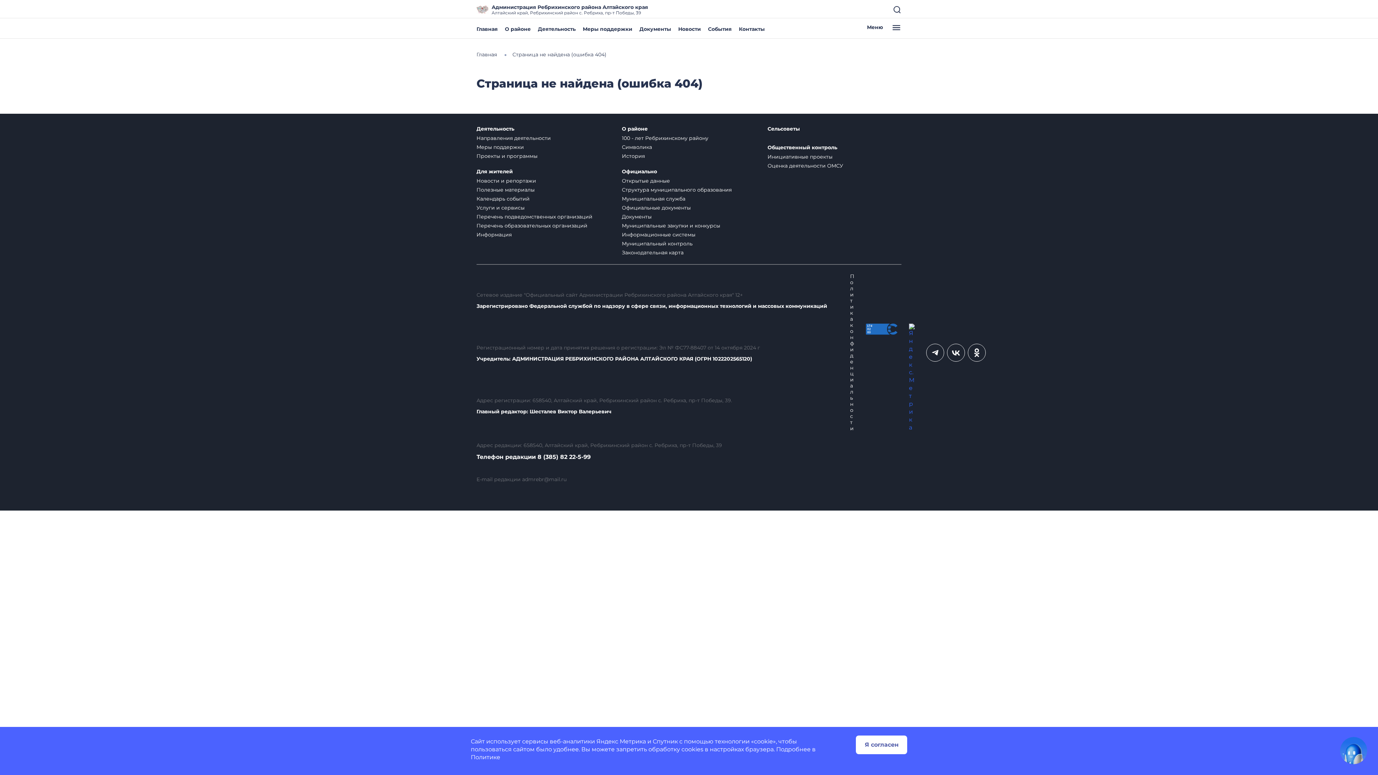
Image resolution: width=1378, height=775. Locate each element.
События (720, 29)
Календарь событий (503, 199)
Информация (494, 234)
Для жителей (495, 172)
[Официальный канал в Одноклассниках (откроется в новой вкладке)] (977, 353)
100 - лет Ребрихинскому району (665, 138)
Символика (637, 147)
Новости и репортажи (506, 181)
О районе (518, 29)
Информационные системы (658, 234)
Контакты (752, 29)
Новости (689, 29)
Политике (485, 757)
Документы (655, 29)
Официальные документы (656, 208)
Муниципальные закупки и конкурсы (671, 225)
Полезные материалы (506, 190)
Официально (639, 172)
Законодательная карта (653, 252)
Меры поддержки (607, 29)
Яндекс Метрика (621, 741)
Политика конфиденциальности (852, 352)
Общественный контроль (802, 148)
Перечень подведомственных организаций (534, 216)
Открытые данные (646, 181)
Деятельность (557, 29)
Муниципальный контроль (657, 243)
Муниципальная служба (653, 199)
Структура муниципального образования (677, 190)
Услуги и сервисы (501, 208)
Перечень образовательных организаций (532, 225)
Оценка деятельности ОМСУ (805, 166)
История (633, 156)
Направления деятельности (514, 138)
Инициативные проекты (800, 157)
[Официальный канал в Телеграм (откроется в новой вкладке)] (935, 353)
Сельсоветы (784, 129)
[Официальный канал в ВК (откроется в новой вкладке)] (956, 353)
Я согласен (882, 744)
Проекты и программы (507, 156)
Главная (487, 29)
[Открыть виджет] (1353, 750)
